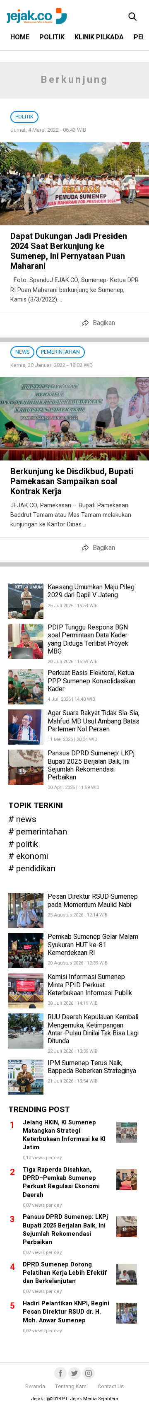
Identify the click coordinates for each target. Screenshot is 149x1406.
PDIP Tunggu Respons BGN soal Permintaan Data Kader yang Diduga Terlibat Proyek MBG (88, 639)
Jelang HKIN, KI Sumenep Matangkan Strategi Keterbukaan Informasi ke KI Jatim (64, 1135)
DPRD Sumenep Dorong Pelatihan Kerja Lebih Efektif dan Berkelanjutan (65, 1272)
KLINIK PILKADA (99, 37)
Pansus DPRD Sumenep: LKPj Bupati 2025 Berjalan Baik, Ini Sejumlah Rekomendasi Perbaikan (91, 765)
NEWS (26, 820)
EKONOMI (32, 856)
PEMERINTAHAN (41, 832)
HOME (19, 37)
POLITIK (52, 37)
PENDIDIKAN (35, 869)
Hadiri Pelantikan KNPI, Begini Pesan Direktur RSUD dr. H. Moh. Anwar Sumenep (66, 1311)
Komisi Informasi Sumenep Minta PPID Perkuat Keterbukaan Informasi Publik (90, 985)
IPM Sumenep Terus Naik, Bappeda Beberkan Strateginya (92, 1067)
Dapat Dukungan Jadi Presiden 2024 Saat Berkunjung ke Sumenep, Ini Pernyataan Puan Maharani (68, 251)
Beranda (35, 1386)
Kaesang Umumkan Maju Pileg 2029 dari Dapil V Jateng (91, 591)
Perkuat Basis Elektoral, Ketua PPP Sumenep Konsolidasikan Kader (91, 681)
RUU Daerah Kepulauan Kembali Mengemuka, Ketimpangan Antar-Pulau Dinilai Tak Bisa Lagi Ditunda (93, 1029)
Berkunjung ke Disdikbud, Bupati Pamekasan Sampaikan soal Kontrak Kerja (71, 481)
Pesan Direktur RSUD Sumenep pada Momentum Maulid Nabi (93, 900)
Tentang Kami (71, 1386)
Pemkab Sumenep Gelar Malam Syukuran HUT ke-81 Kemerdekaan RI (93, 944)
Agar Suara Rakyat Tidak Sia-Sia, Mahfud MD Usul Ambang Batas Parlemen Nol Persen (93, 721)
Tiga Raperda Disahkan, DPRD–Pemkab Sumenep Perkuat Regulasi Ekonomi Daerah (61, 1182)
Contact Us (111, 1386)
